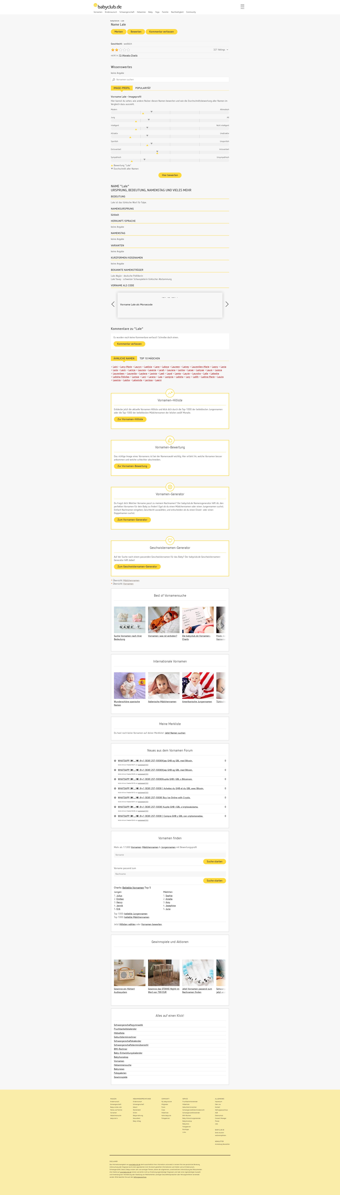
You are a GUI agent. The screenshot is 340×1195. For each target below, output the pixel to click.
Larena (218, 370)
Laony (215, 367)
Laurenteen (118, 373)
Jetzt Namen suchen (175, 733)
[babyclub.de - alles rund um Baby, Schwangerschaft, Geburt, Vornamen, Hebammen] (108, 8)
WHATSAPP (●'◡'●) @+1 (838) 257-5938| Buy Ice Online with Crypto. (154, 798)
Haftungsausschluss (140, 1177)
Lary (188, 377)
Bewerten (136, 31)
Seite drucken (219, 1133)
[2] (117, 49)
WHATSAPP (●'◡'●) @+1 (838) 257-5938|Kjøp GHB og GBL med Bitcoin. (155, 761)
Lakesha (215, 373)
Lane (157, 367)
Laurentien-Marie (200, 367)
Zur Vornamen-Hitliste (130, 419)
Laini (115, 367)
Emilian (120, 899)
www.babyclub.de (134, 1164)
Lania (223, 367)
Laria (115, 370)
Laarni (158, 380)
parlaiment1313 (143, 765)
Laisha (126, 380)
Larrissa (149, 380)
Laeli (162, 373)
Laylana (143, 373)
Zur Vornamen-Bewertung (132, 466)
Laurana (171, 370)
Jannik (119, 906)
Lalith (196, 377)
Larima (181, 370)
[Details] (227, 50)
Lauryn (138, 367)
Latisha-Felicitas (121, 377)
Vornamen (128, 584)
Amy (168, 902)
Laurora (142, 370)
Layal (169, 373)
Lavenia (152, 370)
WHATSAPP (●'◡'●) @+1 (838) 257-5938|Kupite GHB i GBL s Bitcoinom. (155, 779)
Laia (160, 377)
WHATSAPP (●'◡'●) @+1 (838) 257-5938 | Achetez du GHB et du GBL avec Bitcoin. (161, 788)
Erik (118, 909)
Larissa (135, 377)
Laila (205, 373)
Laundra (196, 373)
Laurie (186, 373)
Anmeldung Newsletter (222, 1144)
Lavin (123, 370)
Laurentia (132, 373)
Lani (144, 377)
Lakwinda (137, 380)
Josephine (171, 906)
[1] (113, 49)
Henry (119, 902)
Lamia (178, 373)
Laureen (176, 367)
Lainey (185, 367)
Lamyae (200, 370)
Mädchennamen (131, 580)
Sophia (169, 896)
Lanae (190, 370)
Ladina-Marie (208, 377)
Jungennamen (168, 847)
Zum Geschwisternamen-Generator (137, 566)
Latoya (165, 367)
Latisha (179, 377)
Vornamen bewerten (151, 924)
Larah (161, 370)
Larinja (131, 370)
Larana (152, 377)
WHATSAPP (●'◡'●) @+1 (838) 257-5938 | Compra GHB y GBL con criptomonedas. (160, 816)
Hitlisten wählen (127, 924)
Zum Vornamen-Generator (132, 519)
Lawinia (117, 380)
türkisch (115, 215)
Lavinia (153, 373)
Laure (209, 370)
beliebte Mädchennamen (136, 917)
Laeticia (148, 367)
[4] (124, 49)
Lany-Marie (126, 367)
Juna (168, 909)
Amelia (169, 899)
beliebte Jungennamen (135, 914)
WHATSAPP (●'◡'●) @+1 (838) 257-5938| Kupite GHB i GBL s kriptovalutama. (158, 807)
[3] (120, 49)
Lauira (220, 377)
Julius (119, 896)
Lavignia (169, 377)
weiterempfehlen (220, 1135)
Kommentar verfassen (161, 31)
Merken (118, 31)
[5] (128, 49)
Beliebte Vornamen (133, 887)
